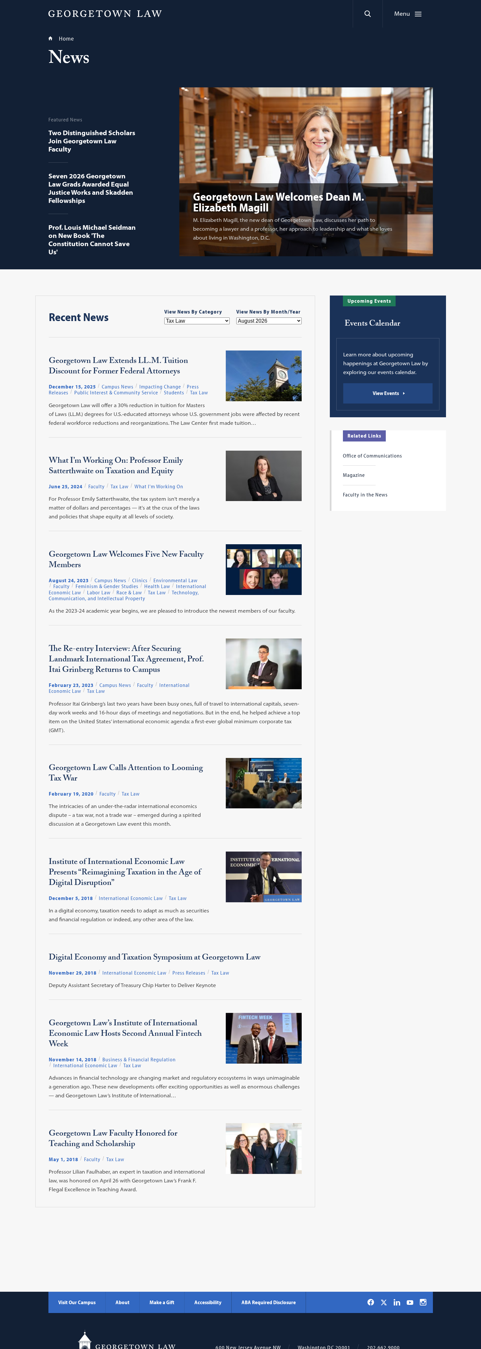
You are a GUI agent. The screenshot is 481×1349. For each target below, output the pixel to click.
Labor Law (99, 592)
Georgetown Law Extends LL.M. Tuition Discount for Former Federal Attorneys (118, 367)
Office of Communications (372, 455)
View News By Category (193, 311)
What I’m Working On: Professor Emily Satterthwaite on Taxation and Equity (116, 467)
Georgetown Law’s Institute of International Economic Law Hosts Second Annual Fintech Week (125, 1035)
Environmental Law (175, 580)
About (123, 1302)
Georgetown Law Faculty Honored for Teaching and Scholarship (113, 1139)
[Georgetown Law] (105, 13)
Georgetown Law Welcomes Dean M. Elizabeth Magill (278, 201)
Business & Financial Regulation (139, 1059)
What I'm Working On (158, 486)
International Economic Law (131, 898)
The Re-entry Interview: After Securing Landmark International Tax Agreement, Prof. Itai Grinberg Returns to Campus (126, 660)
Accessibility (208, 1302)
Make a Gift (162, 1302)
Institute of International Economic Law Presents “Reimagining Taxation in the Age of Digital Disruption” (125, 873)
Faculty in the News (365, 494)
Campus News (118, 386)
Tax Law (199, 392)
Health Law (157, 586)
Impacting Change (160, 386)
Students (174, 392)
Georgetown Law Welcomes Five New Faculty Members (126, 560)
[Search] (368, 13)
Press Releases (188, 972)
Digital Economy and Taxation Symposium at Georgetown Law (154, 958)
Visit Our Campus (77, 1302)
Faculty (96, 486)
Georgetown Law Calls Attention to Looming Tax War (126, 774)
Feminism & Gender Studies (107, 586)
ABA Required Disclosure (268, 1302)
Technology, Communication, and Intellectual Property (124, 595)
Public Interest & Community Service (116, 392)
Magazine (354, 475)
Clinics (140, 580)
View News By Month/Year (268, 311)
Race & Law (129, 592)
